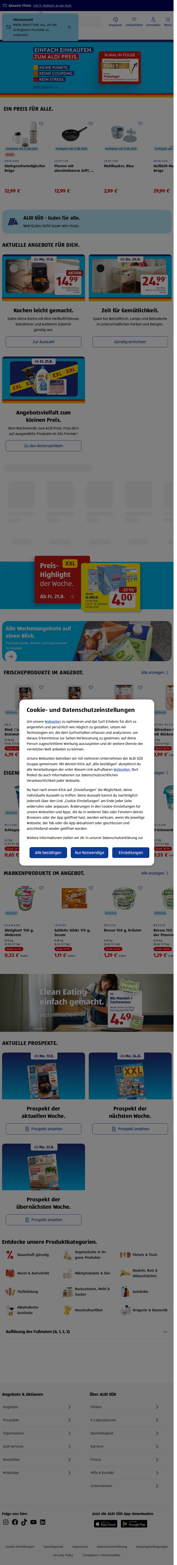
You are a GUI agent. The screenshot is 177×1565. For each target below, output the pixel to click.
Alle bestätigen (48, 853)
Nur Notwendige (89, 853)
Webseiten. (122, 769)
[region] (86, 782)
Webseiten (53, 721)
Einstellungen (131, 853)
